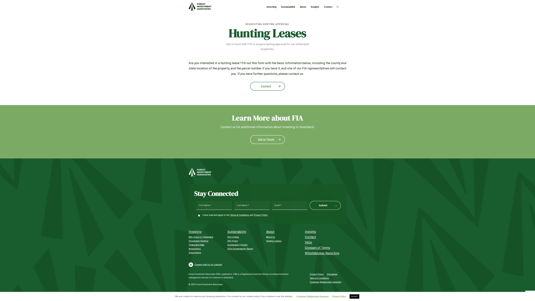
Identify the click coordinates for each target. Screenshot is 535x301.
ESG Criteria (233, 237)
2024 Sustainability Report (240, 248)
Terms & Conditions (239, 215)
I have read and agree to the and (235, 215)
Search (337, 6)
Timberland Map (196, 245)
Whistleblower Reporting (322, 253)
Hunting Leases (273, 241)
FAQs (308, 242)
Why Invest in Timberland (201, 237)
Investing (271, 7)
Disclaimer (332, 274)
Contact (328, 7)
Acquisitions (195, 248)
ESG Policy (232, 241)
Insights (315, 7)
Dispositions (195, 252)
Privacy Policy (261, 215)
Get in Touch (266, 139)
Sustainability (288, 7)
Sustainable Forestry (237, 245)
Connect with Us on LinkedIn (208, 264)
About (303, 7)
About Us (270, 237)
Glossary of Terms (317, 247)
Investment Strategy (198, 241)
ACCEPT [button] (354, 296)
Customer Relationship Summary (325, 282)
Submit (323, 205)
